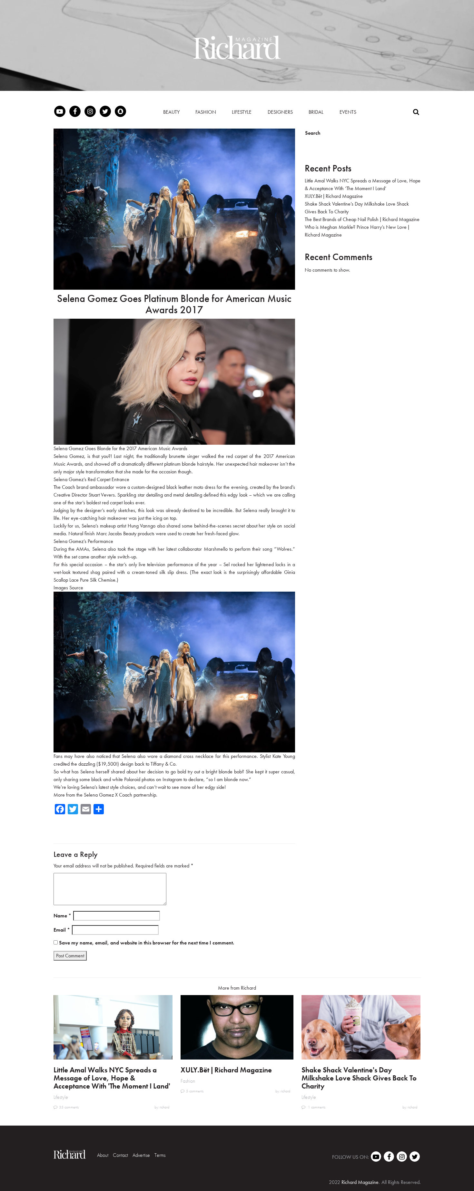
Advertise (141, 1155)
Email (62, 929)
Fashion (205, 112)
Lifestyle (242, 112)
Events (348, 112)
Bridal (316, 112)
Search (313, 133)
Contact (120, 1155)
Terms (159, 1155)
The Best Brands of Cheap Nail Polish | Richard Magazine (362, 219)
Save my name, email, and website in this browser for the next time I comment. (146, 942)
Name (62, 915)
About (102, 1155)
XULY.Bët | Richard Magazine (334, 196)
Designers (280, 112)
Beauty (171, 112)
